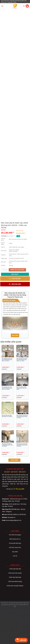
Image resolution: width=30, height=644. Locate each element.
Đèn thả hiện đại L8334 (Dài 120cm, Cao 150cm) (7, 416)
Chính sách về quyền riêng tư (15, 585)
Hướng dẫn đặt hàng (15, 543)
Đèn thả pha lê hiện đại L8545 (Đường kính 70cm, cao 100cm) (7, 445)
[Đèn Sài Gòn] (15, 6)
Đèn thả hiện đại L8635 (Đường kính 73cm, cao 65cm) (22, 388)
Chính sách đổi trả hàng (15, 581)
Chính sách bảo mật (15, 569)
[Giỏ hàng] (27, 6)
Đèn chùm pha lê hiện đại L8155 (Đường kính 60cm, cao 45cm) (22, 445)
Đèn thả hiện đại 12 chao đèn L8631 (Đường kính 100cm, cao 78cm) (22, 359)
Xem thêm (15, 335)
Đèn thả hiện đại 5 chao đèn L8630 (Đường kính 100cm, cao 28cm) (7, 388)
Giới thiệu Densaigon (15, 534)
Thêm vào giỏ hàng (17, 269)
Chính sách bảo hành (15, 577)
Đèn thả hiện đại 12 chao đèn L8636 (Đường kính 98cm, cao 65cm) (7, 359)
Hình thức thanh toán (15, 547)
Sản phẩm (15, 551)
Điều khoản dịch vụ (15, 539)
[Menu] (2, 6)
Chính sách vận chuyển (15, 573)
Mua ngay (15, 274)
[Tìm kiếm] (24, 6)
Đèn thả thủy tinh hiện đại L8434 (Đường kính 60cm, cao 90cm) (22, 416)
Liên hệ (15, 556)
